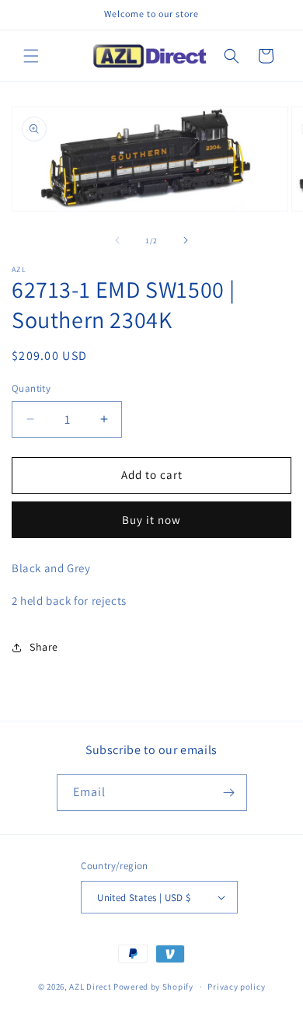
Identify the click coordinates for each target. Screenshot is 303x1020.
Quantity (31, 388)
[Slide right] (186, 240)
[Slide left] (117, 240)
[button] (31, 56)
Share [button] (44, 647)
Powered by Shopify (153, 986)
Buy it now (151, 519)
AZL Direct (90, 986)
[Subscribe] (229, 792)
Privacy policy (236, 986)
